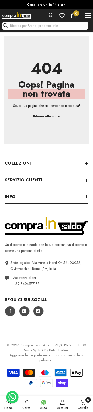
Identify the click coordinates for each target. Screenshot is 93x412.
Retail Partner (59, 350)
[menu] (88, 16)
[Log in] (50, 15)
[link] (26, 404)
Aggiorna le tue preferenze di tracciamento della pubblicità (46, 357)
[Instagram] (24, 311)
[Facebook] (10, 311)
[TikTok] (38, 311)
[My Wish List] (62, 15)
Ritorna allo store (46, 116)
